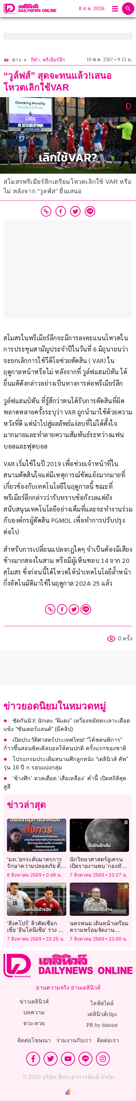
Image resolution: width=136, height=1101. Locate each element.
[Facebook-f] (33, 1059)
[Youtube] (68, 1059)
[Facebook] (62, 609)
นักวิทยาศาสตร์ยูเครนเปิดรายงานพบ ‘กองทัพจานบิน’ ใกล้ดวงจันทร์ (97, 866)
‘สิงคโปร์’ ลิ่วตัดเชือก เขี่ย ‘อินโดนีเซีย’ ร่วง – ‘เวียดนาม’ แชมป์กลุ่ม (34, 930)
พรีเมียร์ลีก (54, 60)
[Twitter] (74, 609)
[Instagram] (103, 1059)
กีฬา (35, 60)
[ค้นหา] (128, 8)
